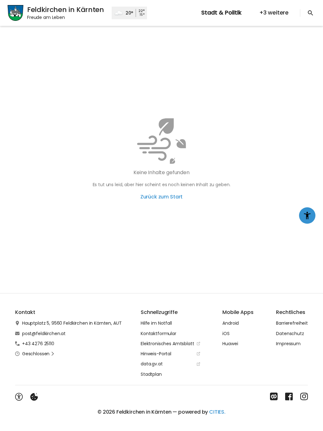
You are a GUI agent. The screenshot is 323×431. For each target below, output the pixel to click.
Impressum (288, 343)
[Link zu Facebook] (289, 396)
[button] (38, 354)
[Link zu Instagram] (304, 396)
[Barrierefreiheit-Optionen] (19, 397)
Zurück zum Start (161, 196)
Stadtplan (151, 374)
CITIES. (217, 412)
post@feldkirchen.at (44, 333)
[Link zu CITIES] (274, 396)
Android (230, 323)
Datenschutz (290, 333)
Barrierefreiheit (292, 323)
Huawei (230, 343)
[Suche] (310, 13)
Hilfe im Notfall (156, 323)
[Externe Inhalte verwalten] (34, 397)
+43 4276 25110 (38, 343)
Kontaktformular (158, 333)
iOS (226, 333)
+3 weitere (274, 12)
